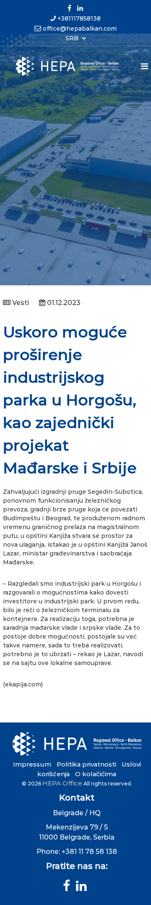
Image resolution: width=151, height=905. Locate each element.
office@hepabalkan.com (80, 28)
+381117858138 (79, 18)
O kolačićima (95, 774)
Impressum (32, 764)
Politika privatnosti (86, 764)
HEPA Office (62, 783)
